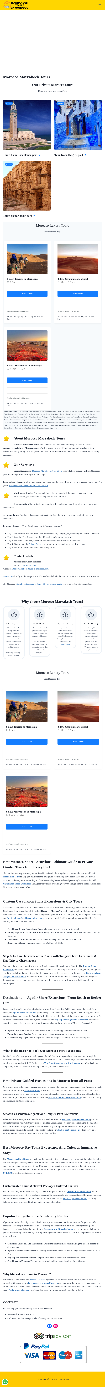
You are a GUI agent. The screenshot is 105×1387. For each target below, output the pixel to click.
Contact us (8, 576)
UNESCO (7, 1173)
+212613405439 (54, 1318)
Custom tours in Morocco (79, 1191)
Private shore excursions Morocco (64, 1097)
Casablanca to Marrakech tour (58, 1229)
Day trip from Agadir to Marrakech (71, 1019)
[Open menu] (99, 5)
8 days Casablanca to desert (72, 278)
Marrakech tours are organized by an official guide (39, 584)
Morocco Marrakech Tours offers (47, 471)
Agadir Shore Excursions (24, 1012)
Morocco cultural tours (18, 1159)
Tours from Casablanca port (20, 154)
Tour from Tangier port (68, 154)
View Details (27, 294)
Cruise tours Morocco (18, 1290)
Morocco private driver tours (76, 1119)
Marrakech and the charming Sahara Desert (28, 485)
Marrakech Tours (11, 877)
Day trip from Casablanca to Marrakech (26, 918)
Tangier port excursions (68, 1130)
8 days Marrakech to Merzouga (24, 365)
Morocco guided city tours (75, 1198)
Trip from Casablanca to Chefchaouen (62, 1063)
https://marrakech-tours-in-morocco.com (30, 569)
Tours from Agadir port (17, 215)
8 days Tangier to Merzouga (22, 278)
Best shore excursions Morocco (43, 1283)
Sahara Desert (35, 544)
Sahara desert (65, 644)
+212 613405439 (28, 565)
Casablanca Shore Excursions (17, 884)
